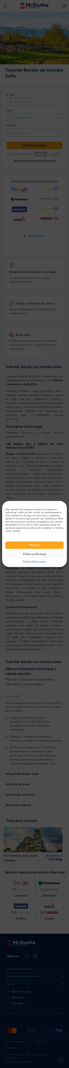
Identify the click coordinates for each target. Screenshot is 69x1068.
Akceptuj (34, 545)
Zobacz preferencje (34, 554)
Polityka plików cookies (34, 561)
